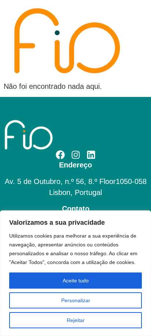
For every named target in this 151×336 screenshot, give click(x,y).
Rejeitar (76, 320)
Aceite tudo (76, 280)
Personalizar (75, 300)
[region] (75, 273)
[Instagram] (75, 154)
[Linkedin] (91, 154)
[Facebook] (60, 154)
